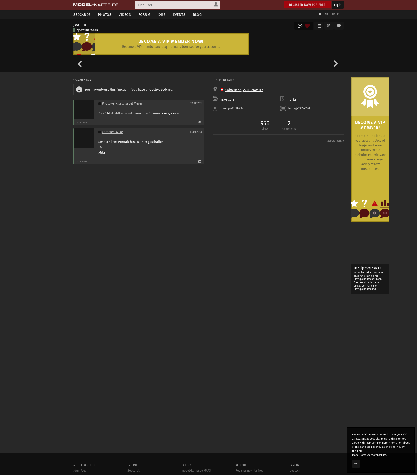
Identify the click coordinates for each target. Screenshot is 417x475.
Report (84, 122)
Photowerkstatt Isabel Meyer (122, 103)
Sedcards (82, 14)
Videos (125, 14)
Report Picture (335, 140)
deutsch (295, 470)
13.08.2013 (227, 99)
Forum (144, 14)
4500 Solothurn (253, 90)
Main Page (80, 470)
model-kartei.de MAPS (196, 470)
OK (355, 463)
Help (335, 14)
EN (326, 14)
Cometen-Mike (112, 132)
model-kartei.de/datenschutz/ (370, 455)
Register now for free (307, 5)
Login (337, 5)
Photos (104, 14)
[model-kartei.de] (96, 5)
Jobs (162, 14)
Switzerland (233, 90)
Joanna (79, 24)
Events (179, 14)
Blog (197, 14)
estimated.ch (89, 30)
